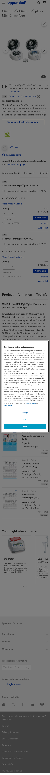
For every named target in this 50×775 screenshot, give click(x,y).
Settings (25, 412)
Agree (25, 426)
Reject (25, 419)
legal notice (8, 405)
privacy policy (31, 403)
